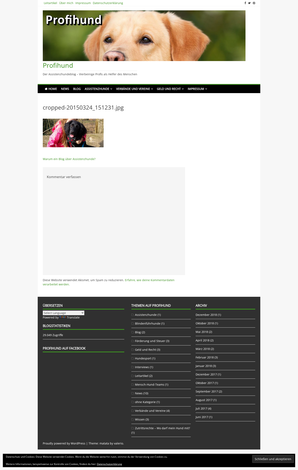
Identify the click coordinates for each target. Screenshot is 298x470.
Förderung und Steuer (150, 341)
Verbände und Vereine (133, 89)
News (65, 89)
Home (52, 89)
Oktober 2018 (205, 323)
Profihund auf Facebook (64, 348)
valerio (118, 443)
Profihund (58, 65)
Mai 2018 (202, 332)
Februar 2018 (205, 357)
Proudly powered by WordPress (64, 443)
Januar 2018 (204, 366)
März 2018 (203, 349)
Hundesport (143, 358)
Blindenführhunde (147, 323)
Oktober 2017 (205, 383)
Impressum (83, 3)
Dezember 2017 (206, 374)
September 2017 (207, 391)
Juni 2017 (202, 417)
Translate (73, 317)
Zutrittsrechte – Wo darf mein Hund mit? (162, 428)
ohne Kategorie (145, 402)
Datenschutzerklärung (108, 3)
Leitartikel (50, 3)
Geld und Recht (169, 89)
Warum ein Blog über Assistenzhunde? (69, 159)
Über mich (66, 3)
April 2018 (202, 340)
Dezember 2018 (206, 315)
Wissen (140, 419)
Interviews (142, 367)
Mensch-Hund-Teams (149, 384)
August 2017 (204, 400)
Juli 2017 (201, 408)
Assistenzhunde (97, 89)
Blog (77, 89)
